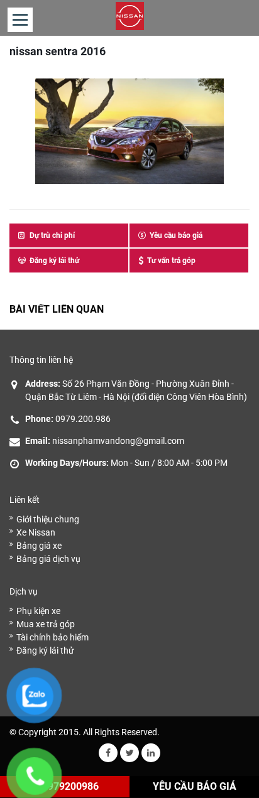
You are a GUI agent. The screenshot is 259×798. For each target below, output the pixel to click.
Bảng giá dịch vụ (48, 559)
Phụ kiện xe (38, 611)
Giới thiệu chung (47, 519)
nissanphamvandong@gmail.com (118, 441)
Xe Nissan (35, 532)
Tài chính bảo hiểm (52, 637)
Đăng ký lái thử (45, 650)
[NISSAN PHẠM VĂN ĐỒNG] (130, 16)
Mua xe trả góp (45, 624)
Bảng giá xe (39, 546)
